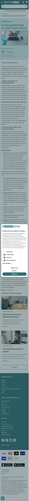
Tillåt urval (14, 268)
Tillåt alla (14, 274)
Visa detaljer (6, 263)
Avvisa (14, 271)
